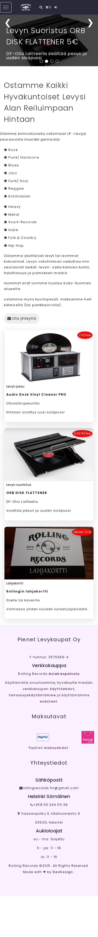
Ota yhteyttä (23, 318)
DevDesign (63, 872)
